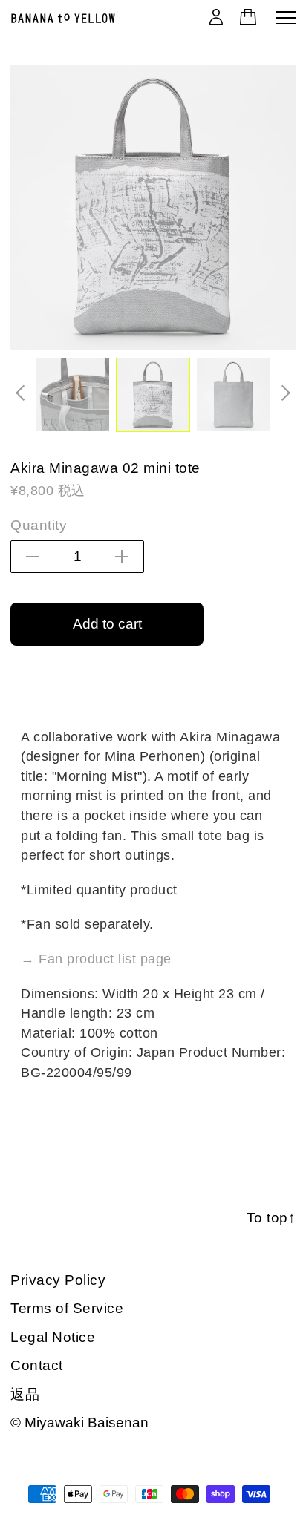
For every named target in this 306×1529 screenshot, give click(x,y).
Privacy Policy (57, 1280)
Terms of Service (66, 1308)
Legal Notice (52, 1337)
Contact (36, 1365)
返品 (24, 1394)
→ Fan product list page (96, 959)
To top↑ (271, 1217)
